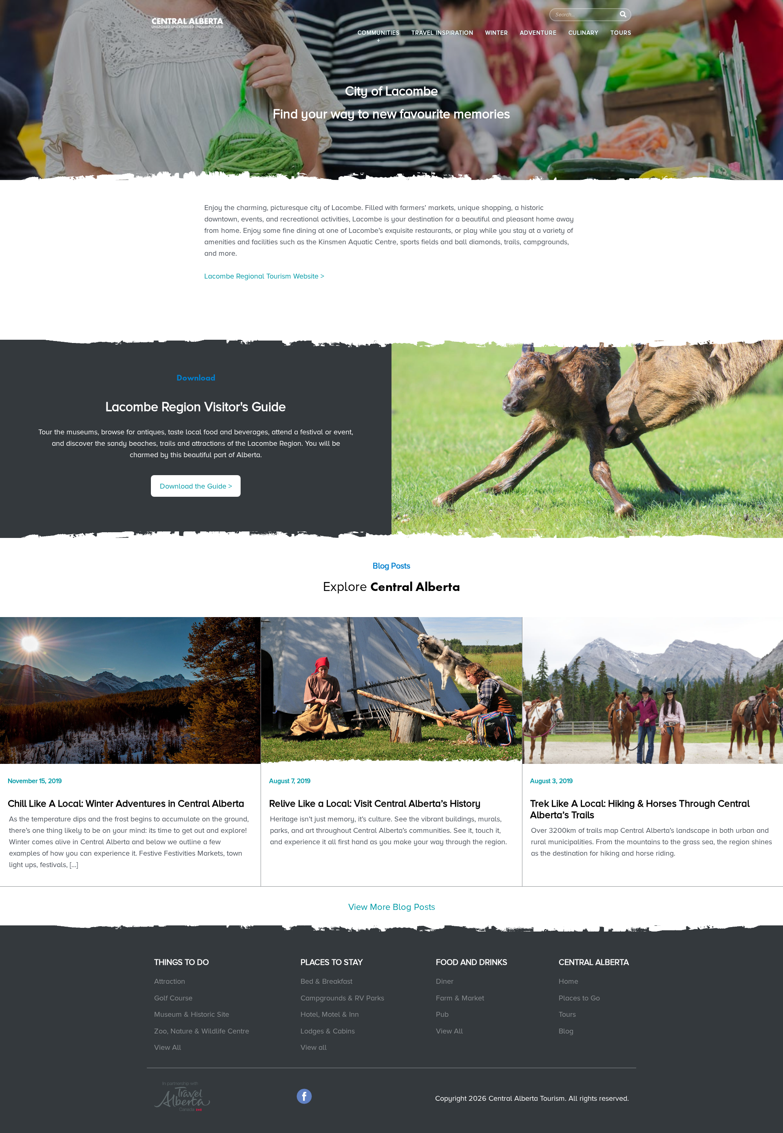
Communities (379, 32)
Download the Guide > (196, 486)
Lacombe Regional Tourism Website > (264, 276)
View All (167, 1047)
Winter (496, 32)
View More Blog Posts (391, 907)
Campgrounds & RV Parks (342, 998)
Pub (442, 1014)
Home (568, 981)
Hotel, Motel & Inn (330, 1014)
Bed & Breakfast (326, 981)
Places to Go (579, 998)
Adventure (538, 32)
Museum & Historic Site (191, 1014)
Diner (444, 981)
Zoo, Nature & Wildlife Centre (201, 1031)
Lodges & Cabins (328, 1031)
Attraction (169, 981)
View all (314, 1047)
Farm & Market (460, 998)
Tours (620, 32)
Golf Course (173, 998)
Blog (566, 1031)
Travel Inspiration (442, 32)
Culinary (583, 32)
